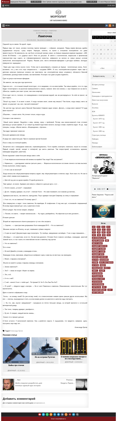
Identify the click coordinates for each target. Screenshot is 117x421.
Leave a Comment (45, 40)
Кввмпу (102, 265)
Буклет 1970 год (98, 119)
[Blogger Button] (50, 414)
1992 (108, 235)
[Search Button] (113, 25)
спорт (110, 290)
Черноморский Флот (99, 290)
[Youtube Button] (39, 414)
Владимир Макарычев (100, 246)
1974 (108, 227)
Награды (95, 143)
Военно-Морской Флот (100, 257)
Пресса (41, 33)
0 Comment (24, 362)
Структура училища (99, 135)
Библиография (97, 147)
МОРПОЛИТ (58, 16)
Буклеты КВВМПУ (98, 115)
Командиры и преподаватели (102, 96)
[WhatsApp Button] (47, 414)
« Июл (102, 68)
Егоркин (95, 262)
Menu (7, 5)
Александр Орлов (16, 331)
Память (95, 271)
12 (101, 50)
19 (101, 54)
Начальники (96, 92)
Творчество (96, 287)
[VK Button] (106, 25)
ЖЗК (93, 111)
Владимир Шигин (98, 254)
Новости (107, 268)
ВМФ (106, 240)
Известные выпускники (100, 100)
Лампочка (45, 36)
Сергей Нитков (97, 282)
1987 (94, 235)
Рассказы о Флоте (98, 279)
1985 (108, 232)
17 (94, 54)
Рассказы (48, 33)
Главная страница (40, 30)
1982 (103, 232)
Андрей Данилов (98, 240)
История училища (98, 85)
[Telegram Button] (58, 414)
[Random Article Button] (69, 414)
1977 (103, 230)
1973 (103, 227)
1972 (98, 227)
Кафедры (95, 139)
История (95, 265)
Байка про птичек (16, 365)
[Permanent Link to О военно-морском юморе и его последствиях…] (73, 346)
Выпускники (104, 260)
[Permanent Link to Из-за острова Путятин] (45, 346)
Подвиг (102, 271)
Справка (95, 88)
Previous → (70, 380)
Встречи (95, 260)
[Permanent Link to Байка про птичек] (16, 350)
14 (108, 50)
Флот (104, 287)
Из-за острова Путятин (45, 357)
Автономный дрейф (99, 238)
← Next (17, 380)
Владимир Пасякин (99, 249)
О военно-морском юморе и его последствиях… (73, 358)
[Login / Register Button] (73, 414)
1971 (94, 227)
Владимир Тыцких (99, 251)
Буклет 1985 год (98, 127)
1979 (94, 232)
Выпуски (95, 104)
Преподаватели (97, 276)
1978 (108, 230)
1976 (98, 230)
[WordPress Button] (54, 414)
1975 (94, 230)
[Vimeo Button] (43, 414)
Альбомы (95, 108)
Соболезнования (98, 284)
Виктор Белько (97, 243)
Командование (97, 268)
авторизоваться (39, 403)
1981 (98, 232)
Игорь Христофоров (106, 262)
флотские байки (98, 292)
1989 (98, 235)
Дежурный (12, 370)
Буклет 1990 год (98, 131)
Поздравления (97, 273)
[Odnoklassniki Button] (110, 25)
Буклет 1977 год (98, 123)
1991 (103, 235)
